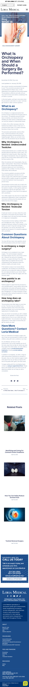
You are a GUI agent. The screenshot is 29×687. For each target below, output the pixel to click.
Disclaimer (4, 684)
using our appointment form (15, 366)
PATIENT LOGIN (21, 5)
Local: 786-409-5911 (8, 678)
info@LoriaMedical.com (14, 576)
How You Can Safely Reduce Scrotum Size (14, 496)
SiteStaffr (26, 686)
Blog (7, 15)
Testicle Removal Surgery (14, 541)
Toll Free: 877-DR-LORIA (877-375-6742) (13, 676)
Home (3, 15)
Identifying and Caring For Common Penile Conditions (14, 451)
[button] (27, 9)
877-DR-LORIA (14, 572)
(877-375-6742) (14, 1)
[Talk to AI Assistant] (25, 683)
